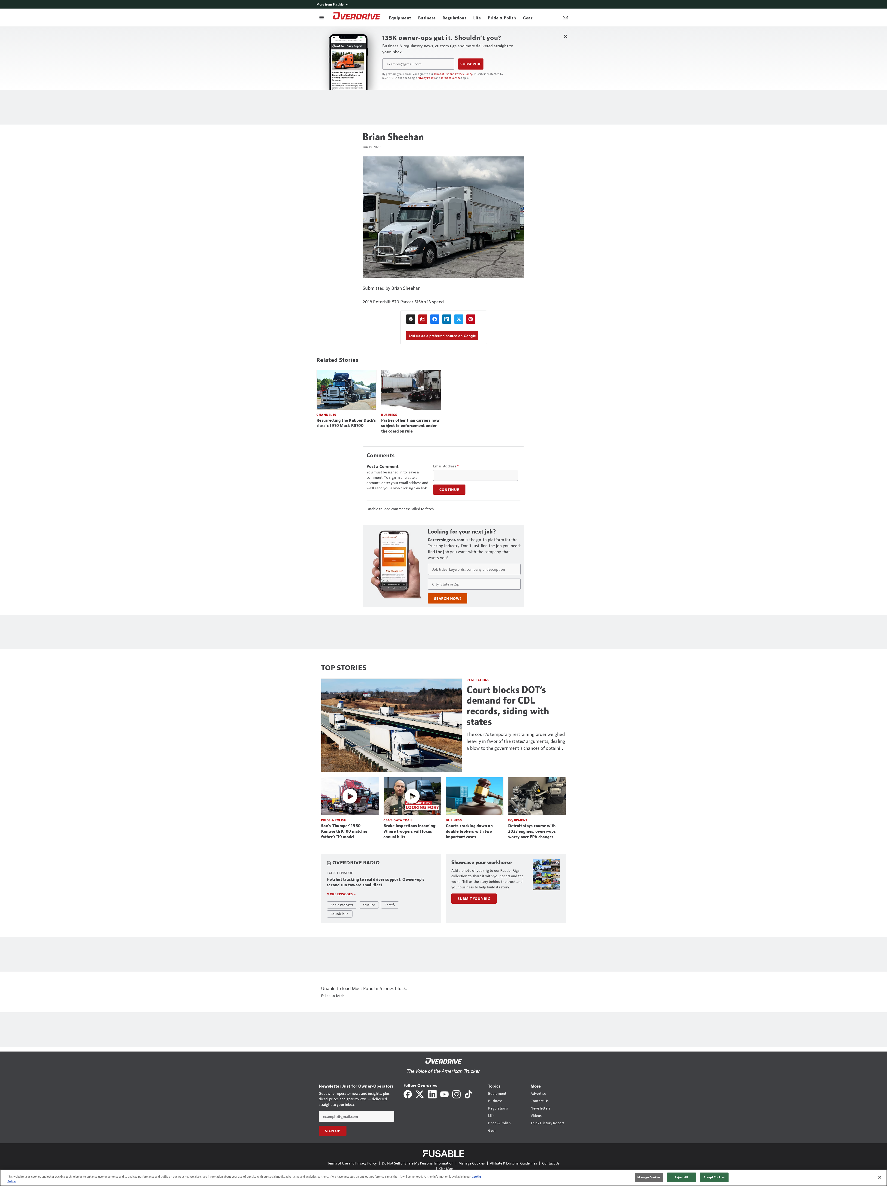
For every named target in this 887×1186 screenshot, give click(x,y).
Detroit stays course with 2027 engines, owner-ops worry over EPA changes (532, 831)
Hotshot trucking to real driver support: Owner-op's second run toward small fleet (375, 882)
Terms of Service (451, 77)
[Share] (434, 319)
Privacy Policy (426, 77)
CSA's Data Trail (397, 820)
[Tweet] (458, 319)
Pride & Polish (333, 820)
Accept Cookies (714, 1177)
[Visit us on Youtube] (444, 1093)
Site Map (446, 1168)
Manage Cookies (472, 1163)
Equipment (518, 820)
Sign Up (332, 1130)
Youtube (369, 904)
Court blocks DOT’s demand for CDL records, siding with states (508, 705)
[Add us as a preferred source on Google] (422, 319)
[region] (443, 1178)
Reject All (681, 1177)
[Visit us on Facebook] (408, 1093)
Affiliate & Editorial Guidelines (513, 1163)
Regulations (478, 680)
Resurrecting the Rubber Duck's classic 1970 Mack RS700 (346, 423)
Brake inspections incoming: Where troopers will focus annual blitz (410, 831)
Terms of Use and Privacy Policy (453, 74)
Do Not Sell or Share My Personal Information (417, 1163)
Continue (449, 489)
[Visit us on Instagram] (456, 1093)
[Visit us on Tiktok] (468, 1093)
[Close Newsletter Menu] (565, 36)
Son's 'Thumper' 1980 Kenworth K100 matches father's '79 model (344, 831)
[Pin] (470, 319)
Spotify (390, 904)
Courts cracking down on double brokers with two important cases (469, 831)
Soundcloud (340, 914)
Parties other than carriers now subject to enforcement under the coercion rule (410, 426)
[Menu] (321, 17)
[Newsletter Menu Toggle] (565, 17)
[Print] (410, 319)
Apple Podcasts (342, 904)
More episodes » (341, 894)
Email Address (446, 466)
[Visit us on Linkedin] (432, 1093)
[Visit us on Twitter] (420, 1093)
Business (389, 415)
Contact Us (551, 1163)
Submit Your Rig (474, 898)
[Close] (880, 1177)
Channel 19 (326, 415)
